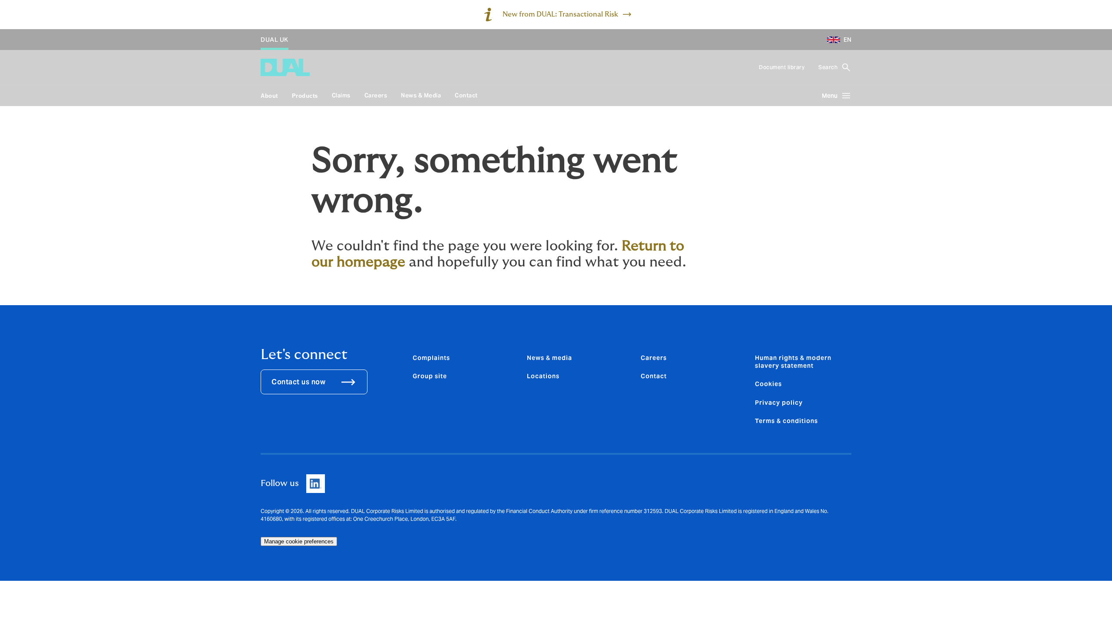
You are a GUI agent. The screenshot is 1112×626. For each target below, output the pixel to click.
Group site (430, 376)
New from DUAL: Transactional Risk (560, 14)
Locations (543, 376)
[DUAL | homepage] (285, 67)
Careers (375, 95)
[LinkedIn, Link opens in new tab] (315, 483)
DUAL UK (274, 39)
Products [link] (305, 96)
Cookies (768, 384)
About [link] (269, 96)
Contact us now (298, 381)
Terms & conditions (786, 421)
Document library (781, 67)
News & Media (421, 95)
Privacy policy (779, 402)
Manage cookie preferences (299, 541)
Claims (341, 95)
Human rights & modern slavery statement (793, 362)
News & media (549, 358)
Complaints (431, 358)
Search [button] (827, 67)
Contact (466, 95)
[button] (835, 39)
